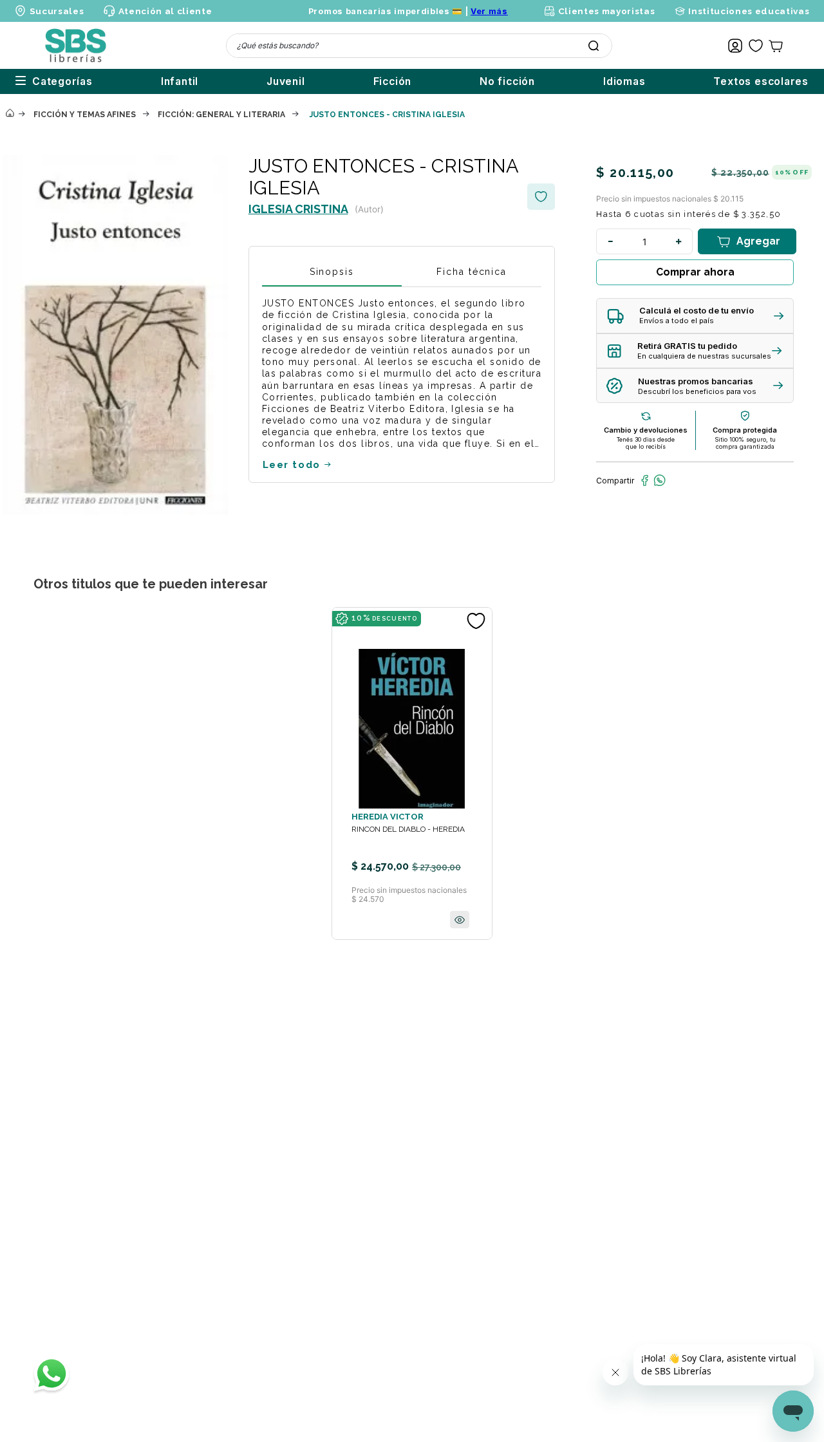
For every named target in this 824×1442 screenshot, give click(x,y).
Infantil (179, 81)
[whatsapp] (659, 480)
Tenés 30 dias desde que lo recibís (646, 443)
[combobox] (419, 45)
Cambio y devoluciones (646, 430)
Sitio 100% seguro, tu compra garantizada (745, 443)
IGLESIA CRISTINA (298, 209)
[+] (678, 241)
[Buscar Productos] (593, 45)
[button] (695, 315)
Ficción (392, 81)
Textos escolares (761, 81)
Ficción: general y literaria (221, 114)
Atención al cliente (165, 11)
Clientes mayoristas (606, 11)
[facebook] (644, 480)
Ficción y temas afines (84, 114)
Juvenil (286, 81)
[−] (610, 241)
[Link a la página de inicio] (10, 114)
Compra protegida (745, 430)
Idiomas (624, 81)
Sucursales (57, 11)
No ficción (507, 81)
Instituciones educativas (748, 11)
